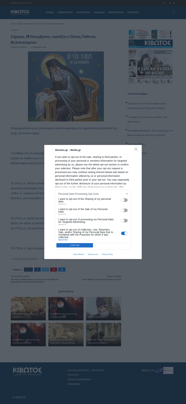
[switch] (124, 200)
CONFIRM (74, 245)
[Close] (136, 149)
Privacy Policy (107, 254)
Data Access (93, 254)
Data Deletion (78, 254)
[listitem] (93, 193)
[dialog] (93, 202)
